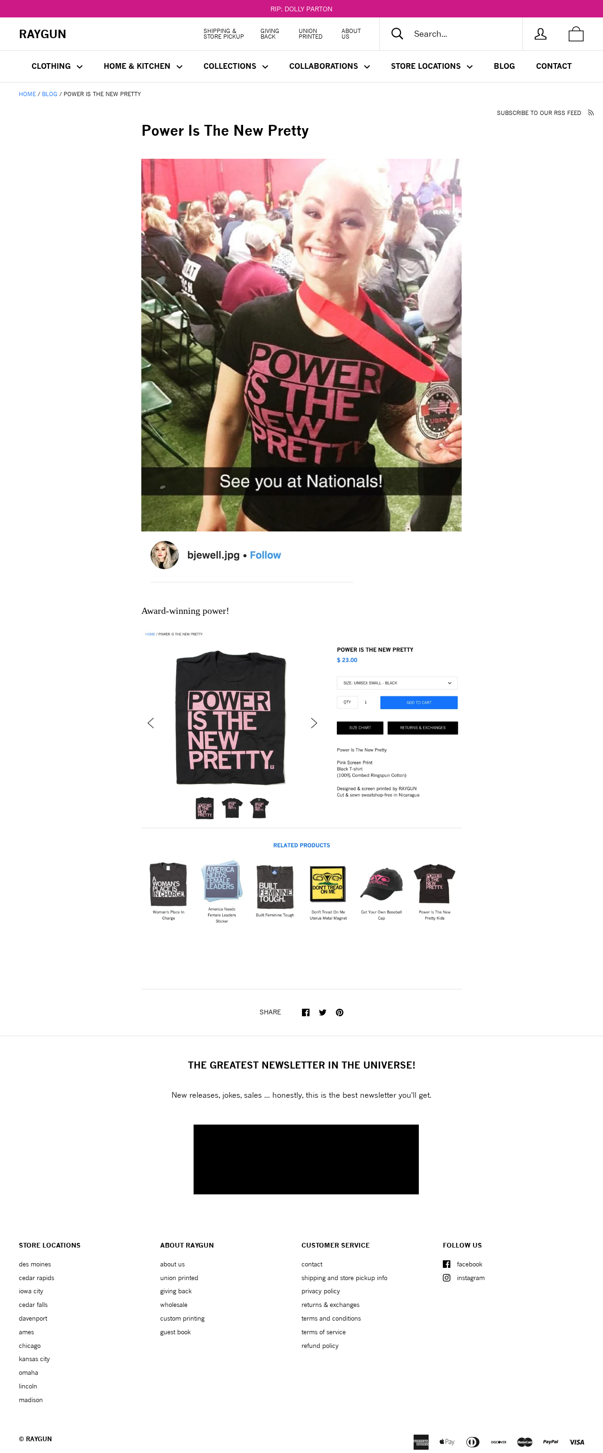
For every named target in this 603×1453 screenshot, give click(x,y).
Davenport (33, 1318)
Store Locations (427, 66)
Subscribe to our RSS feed (540, 112)
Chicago (30, 1345)
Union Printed (311, 33)
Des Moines (35, 1264)
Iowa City (31, 1291)
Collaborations (324, 66)
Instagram (471, 1278)
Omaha (28, 1372)
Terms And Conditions (331, 1318)
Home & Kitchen (138, 66)
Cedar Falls (33, 1304)
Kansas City (34, 1359)
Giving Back (270, 33)
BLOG (49, 94)
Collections (231, 66)
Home (27, 94)
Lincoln (28, 1386)
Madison (31, 1400)
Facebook (469, 1264)
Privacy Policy (321, 1291)
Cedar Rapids (36, 1278)
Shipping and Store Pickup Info (344, 1278)
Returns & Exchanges (330, 1304)
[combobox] (459, 33)
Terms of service (324, 1332)
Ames (26, 1332)
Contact (554, 66)
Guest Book (175, 1332)
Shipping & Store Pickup (224, 33)
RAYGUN (39, 1439)
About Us (351, 33)
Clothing (52, 66)
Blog (504, 66)
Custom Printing (182, 1318)
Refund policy (320, 1345)
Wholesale (173, 1304)
